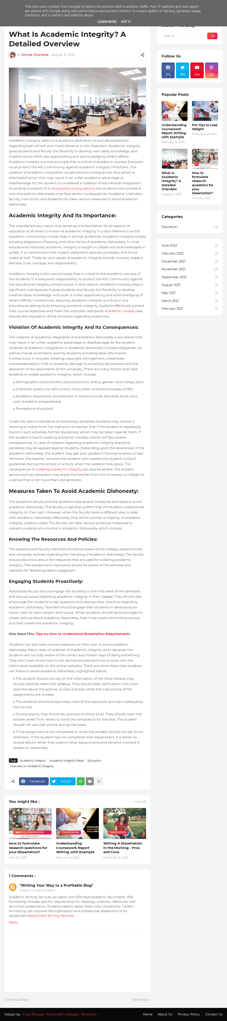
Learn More (107, 22)
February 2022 (190, 253)
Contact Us (214, 1014)
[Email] (90, 781)
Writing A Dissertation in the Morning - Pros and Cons (122, 847)
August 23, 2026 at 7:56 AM (37, 890)
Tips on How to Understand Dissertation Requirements (83, 634)
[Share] (142, 55)
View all (140, 801)
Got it (126, 22)
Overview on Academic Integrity (31, 766)
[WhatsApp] (81, 781)
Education (94, 760)
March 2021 (190, 301)
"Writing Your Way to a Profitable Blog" (56, 885)
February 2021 (190, 309)
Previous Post (18, 1000)
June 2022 (190, 245)
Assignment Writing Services (51, 916)
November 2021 (190, 269)
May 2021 (190, 293)
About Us (165, 1014)
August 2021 (190, 285)
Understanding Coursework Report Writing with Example (75, 847)
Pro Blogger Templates (79, 1014)
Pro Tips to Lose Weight (204, 127)
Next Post (140, 1000)
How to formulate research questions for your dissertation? (28, 847)
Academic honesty (120, 311)
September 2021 (190, 277)
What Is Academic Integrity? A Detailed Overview (171, 181)
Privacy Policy (189, 1014)
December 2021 (190, 261)
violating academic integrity (59, 469)
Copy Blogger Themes (40, 1014)
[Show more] (99, 781)
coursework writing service (73, 188)
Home (147, 1014)
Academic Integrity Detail (67, 760)
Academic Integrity (33, 760)
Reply (13, 922)
